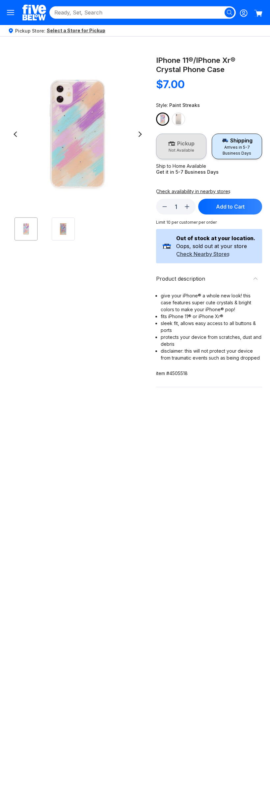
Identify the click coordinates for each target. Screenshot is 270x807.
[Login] (243, 13)
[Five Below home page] (34, 12)
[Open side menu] (10, 12)
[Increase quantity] (187, 206)
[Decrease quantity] (164, 206)
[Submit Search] (229, 12)
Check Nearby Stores (203, 254)
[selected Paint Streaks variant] (162, 119)
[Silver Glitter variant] (178, 119)
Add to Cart (230, 206)
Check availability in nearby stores (193, 191)
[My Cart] (258, 13)
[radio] (181, 146)
